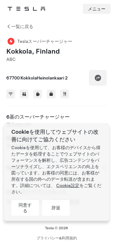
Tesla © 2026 (56, 228)
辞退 (55, 207)
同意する (25, 207)
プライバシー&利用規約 (56, 238)
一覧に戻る (22, 26)
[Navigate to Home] (26, 9)
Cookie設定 (67, 185)
